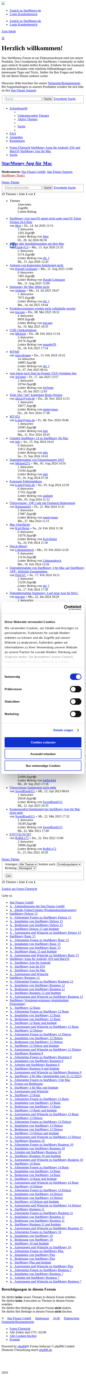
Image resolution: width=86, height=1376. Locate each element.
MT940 (14, 351)
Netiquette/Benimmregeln (64, 83)
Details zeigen (63, 730)
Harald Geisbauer (26, 269)
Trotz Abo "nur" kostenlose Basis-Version (36, 395)
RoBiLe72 (22, 838)
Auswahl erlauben (43, 754)
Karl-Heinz (22, 528)
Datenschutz (71, 1318)
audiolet (48, 495)
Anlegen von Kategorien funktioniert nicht (36, 265)
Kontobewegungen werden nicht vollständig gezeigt (42, 308)
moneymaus (50, 409)
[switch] (75, 689)
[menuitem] (33, 115)
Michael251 (22, 463)
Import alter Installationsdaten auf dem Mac (37, 243)
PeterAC (20, 575)
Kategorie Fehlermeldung (26, 481)
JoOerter (20, 377)
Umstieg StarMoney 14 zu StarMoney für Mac (39, 438)
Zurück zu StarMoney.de (25, 10)
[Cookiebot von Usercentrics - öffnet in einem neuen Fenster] (63, 607)
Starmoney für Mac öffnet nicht (29, 287)
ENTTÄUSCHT (20, 834)
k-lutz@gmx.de (25, 420)
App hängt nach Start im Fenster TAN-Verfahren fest (43, 373)
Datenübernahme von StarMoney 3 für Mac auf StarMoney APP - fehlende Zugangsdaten (47, 569)
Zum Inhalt (9, 31)
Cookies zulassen (43, 742)
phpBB (22, 1346)
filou (18, 225)
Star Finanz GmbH (33, 172)
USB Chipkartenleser (23, 330)
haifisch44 (49, 780)
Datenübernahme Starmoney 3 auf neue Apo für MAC (44, 593)
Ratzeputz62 (23, 506)
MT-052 (15, 416)
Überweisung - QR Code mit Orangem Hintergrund (42, 503)
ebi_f (46, 258)
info (45, 431)
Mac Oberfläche (20, 524)
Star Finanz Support (23, 90)
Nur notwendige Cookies (43, 765)
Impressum (42, 1318)
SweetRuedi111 (25, 791)
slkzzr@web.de (25, 398)
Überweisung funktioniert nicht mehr (33, 787)
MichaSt (20, 333)
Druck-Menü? (18, 546)
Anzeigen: (12, 864)
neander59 (49, 344)
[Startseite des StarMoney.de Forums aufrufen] (3, 3)
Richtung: (11, 868)
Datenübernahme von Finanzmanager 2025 (37, 459)
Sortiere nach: (47, 864)
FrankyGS (21, 247)
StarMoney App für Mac (27, 163)
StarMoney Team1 (13, 175)
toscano (20, 312)
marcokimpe (23, 355)
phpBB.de (45, 1350)
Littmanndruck (24, 550)
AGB (56, 1318)
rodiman (20, 290)
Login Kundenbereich (23, 14)
